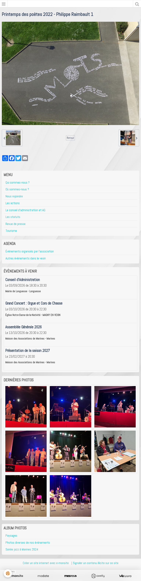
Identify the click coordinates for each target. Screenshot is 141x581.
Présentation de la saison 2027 (27, 350)
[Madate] (43, 575)
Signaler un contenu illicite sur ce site (95, 563)
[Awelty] (98, 575)
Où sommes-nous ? (17, 189)
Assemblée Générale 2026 (23, 327)
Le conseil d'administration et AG (25, 210)
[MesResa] (70, 575)
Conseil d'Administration (22, 279)
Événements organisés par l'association (30, 251)
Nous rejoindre (14, 196)
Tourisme (11, 231)
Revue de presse (16, 224)
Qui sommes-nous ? (18, 182)
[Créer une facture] (125, 575)
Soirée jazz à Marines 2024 (22, 549)
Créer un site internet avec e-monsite (46, 563)
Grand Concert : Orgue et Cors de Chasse (33, 303)
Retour (70, 138)
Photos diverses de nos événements (28, 542)
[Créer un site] (16, 575)
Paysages (11, 536)
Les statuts (13, 217)
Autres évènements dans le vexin (26, 258)
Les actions (13, 203)
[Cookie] (8, 573)
